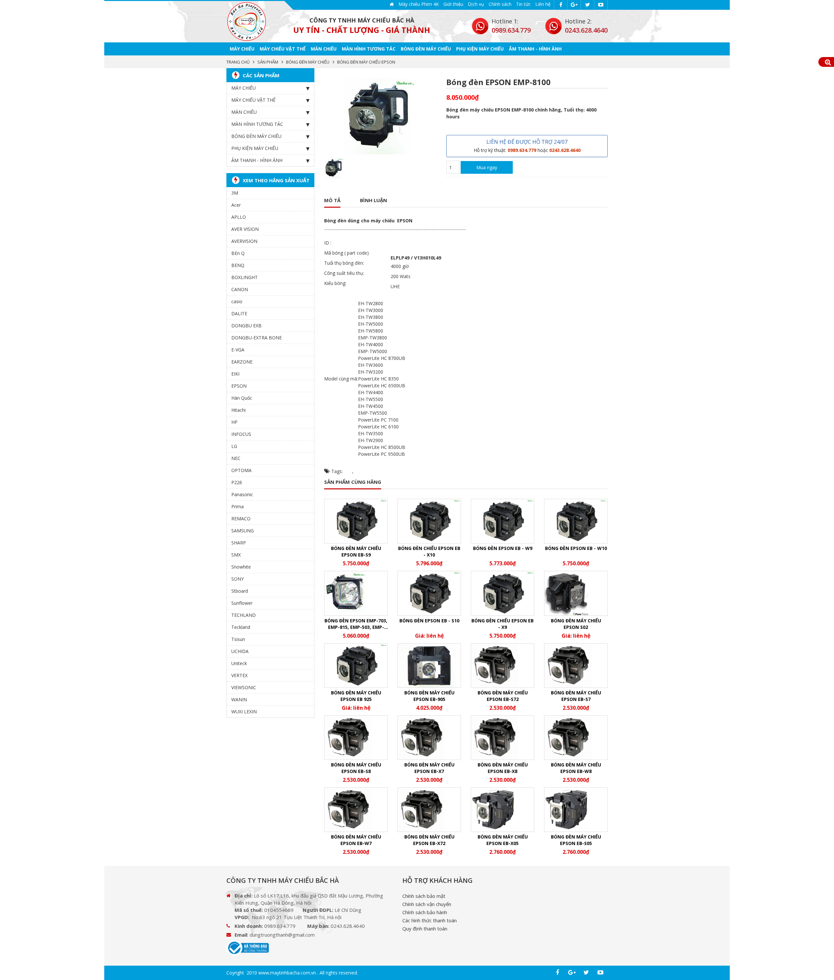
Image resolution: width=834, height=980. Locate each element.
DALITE (239, 313)
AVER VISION (245, 229)
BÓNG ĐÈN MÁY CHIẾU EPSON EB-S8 (356, 768)
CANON (239, 289)
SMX (236, 555)
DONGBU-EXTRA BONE (256, 337)
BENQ (237, 265)
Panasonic (242, 494)
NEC (235, 458)
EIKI (235, 374)
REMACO (241, 518)
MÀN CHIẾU (324, 49)
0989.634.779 (511, 30)
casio (236, 301)
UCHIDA (240, 651)
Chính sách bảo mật (423, 896)
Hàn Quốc (241, 398)
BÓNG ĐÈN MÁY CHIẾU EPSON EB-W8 (576, 768)
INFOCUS (241, 434)
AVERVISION (244, 241)
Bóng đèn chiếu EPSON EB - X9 (502, 623)
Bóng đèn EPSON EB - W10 (576, 548)
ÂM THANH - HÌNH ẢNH (535, 49)
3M (234, 193)
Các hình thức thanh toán (429, 920)
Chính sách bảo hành (424, 912)
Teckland (240, 627)
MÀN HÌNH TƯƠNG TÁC (368, 49)
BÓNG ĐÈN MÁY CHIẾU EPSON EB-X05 (503, 840)
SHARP (238, 543)
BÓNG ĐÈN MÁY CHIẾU (426, 49)
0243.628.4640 (586, 30)
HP (234, 422)
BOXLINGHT (244, 277)
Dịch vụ (476, 4)
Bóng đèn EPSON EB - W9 (502, 548)
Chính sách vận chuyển (426, 904)
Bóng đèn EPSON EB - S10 (429, 620)
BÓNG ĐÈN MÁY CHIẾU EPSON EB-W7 (356, 840)
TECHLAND (243, 615)
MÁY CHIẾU (242, 49)
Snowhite (241, 567)
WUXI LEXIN (244, 711)
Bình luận (373, 200)
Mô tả (332, 200)
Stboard (239, 591)
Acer (236, 205)
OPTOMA (241, 470)
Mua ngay (486, 167)
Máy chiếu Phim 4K (418, 4)
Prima (237, 506)
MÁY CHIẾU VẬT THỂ (283, 49)
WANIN (239, 699)
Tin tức (523, 4)
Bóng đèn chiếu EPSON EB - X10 (429, 551)
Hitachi (238, 410)
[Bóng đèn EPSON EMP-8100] (246, 22)
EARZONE (241, 362)
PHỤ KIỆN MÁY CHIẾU (480, 49)
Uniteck (239, 663)
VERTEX (239, 675)
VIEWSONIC (243, 687)
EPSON (239, 386)
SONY (237, 579)
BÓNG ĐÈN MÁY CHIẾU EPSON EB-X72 (429, 840)
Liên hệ (543, 4)
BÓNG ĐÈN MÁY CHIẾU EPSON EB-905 (429, 696)
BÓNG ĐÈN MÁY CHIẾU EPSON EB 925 (356, 696)
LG (234, 446)
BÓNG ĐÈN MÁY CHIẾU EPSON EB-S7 (576, 696)
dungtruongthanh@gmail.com (282, 934)
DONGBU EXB (246, 325)
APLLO (238, 217)
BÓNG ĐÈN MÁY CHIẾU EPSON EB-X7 (429, 768)
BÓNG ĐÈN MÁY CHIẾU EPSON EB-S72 (503, 696)
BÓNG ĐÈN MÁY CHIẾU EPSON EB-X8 (503, 768)
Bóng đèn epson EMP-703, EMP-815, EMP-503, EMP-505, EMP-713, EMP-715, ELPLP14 (355, 624)
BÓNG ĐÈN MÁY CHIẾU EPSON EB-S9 (356, 551)
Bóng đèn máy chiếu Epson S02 (576, 623)
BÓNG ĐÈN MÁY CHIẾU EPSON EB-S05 (576, 840)
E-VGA (237, 350)
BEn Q (238, 253)
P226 (236, 482)
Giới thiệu (453, 4)
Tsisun (238, 639)
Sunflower (241, 603)
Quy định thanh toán (424, 928)
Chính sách (500, 4)
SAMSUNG (242, 530)
